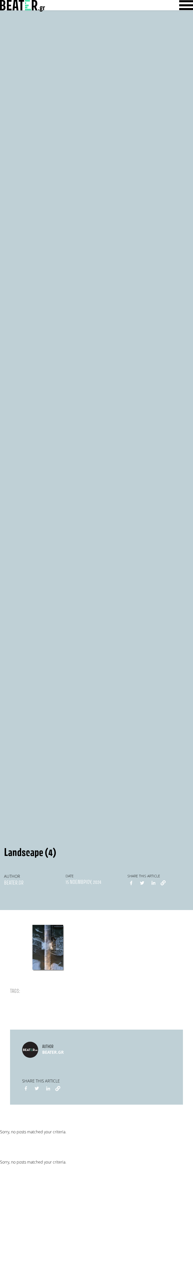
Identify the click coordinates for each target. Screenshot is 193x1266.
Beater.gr (14, 883)
